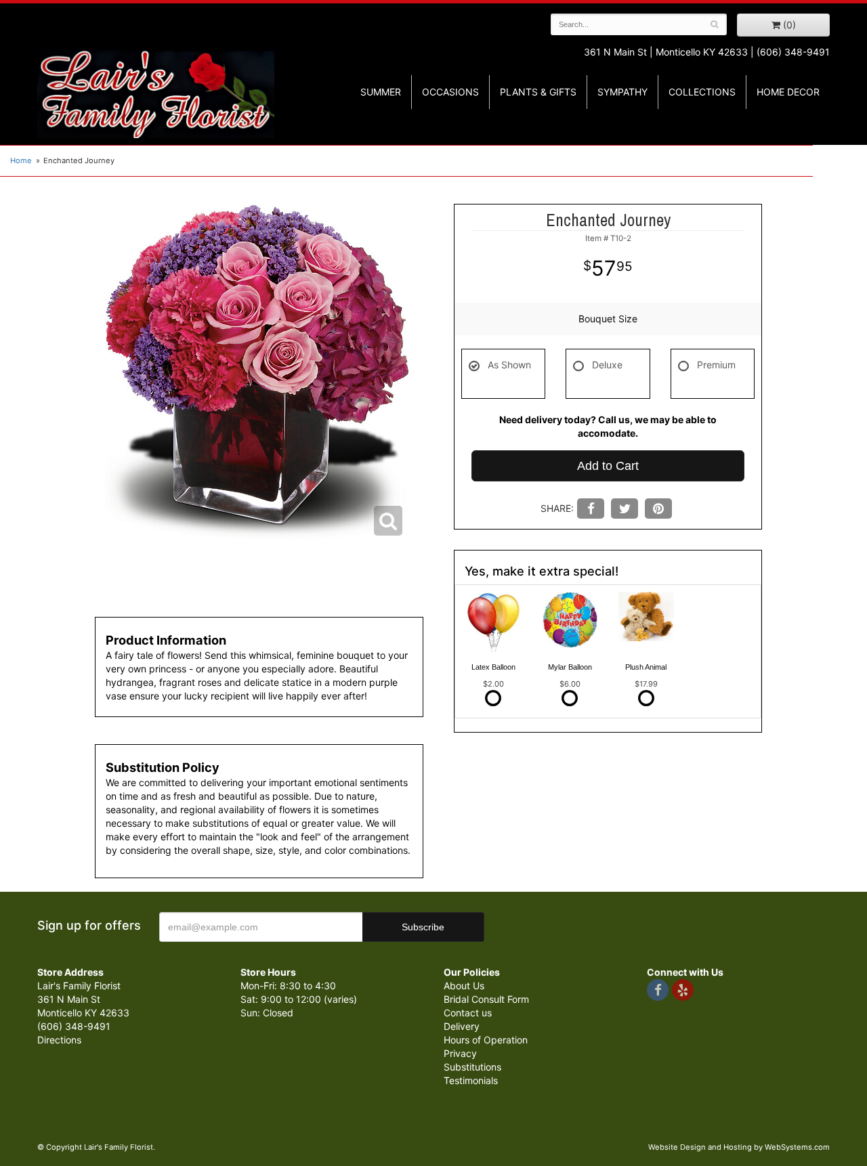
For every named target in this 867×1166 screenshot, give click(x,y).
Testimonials (471, 1080)
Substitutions (472, 1067)
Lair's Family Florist (155, 93)
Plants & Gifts (538, 92)
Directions (59, 1039)
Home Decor (788, 92)
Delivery (462, 1026)
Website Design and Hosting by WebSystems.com (739, 1147)
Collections (702, 92)
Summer (380, 92)
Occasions (450, 92)
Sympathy (622, 92)
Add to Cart (608, 466)
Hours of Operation (486, 1039)
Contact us (468, 1012)
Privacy (460, 1053)
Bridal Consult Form (486, 999)
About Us (464, 985)
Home (21, 160)
